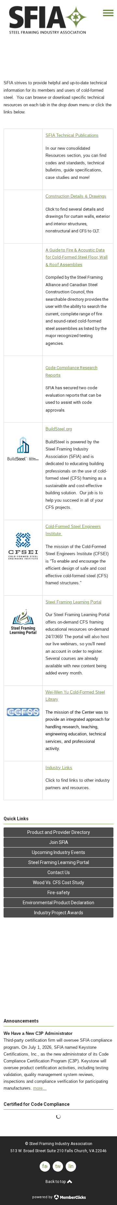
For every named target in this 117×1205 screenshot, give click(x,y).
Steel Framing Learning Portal (73, 602)
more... (39, 1088)
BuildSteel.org (59, 429)
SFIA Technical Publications (72, 135)
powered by (42, 1197)
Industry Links (59, 767)
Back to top (56, 1181)
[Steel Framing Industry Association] (47, 35)
